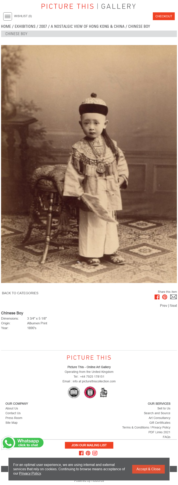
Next (173, 305)
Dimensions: (10, 318)
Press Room (13, 418)
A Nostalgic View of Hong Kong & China (88, 26)
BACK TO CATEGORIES (20, 293)
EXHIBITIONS (25, 26)
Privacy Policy (30, 473)
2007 (43, 26)
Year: (4, 328)
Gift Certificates (159, 422)
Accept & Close (148, 469)
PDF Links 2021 (159, 432)
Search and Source (157, 413)
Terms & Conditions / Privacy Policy (146, 427)
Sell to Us (163, 408)
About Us (11, 408)
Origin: (5, 323)
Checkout (163, 16)
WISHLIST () (23, 16)
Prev (163, 305)
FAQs (166, 437)
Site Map (11, 422)
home (6, 26)
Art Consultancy (159, 418)
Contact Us (13, 413)
